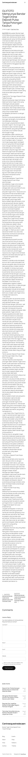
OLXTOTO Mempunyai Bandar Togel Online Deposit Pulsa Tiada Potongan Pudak (7, 598)
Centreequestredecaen (9, 2)
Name (4, 642)
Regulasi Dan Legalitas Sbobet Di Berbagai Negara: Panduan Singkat (10, 705)
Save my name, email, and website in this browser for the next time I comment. (13, 663)
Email (3, 649)
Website (4, 656)
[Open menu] (25, 2)
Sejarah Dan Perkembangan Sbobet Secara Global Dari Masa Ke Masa (11, 689)
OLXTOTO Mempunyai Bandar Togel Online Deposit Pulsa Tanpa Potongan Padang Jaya (19, 598)
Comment (5, 624)
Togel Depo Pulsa (15, 29)
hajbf (8, 29)
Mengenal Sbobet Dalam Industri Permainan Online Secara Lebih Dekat (10, 697)
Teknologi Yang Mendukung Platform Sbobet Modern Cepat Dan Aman (10, 712)
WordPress (23, 754)
